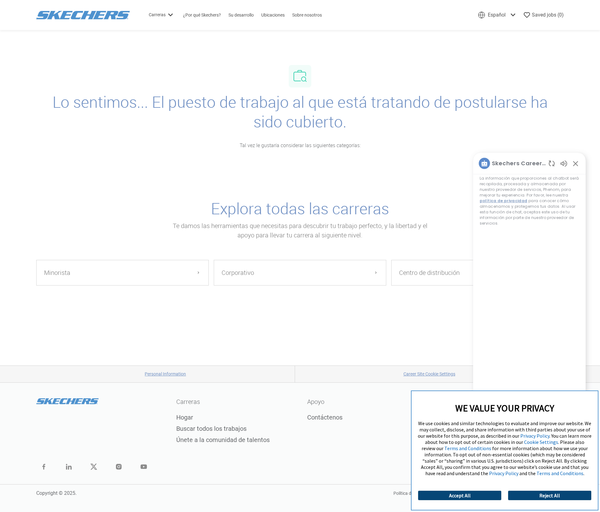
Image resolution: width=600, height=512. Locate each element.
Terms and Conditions (467, 448)
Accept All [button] (460, 495)
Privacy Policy (534, 436)
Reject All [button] (549, 495)
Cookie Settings (541, 442)
